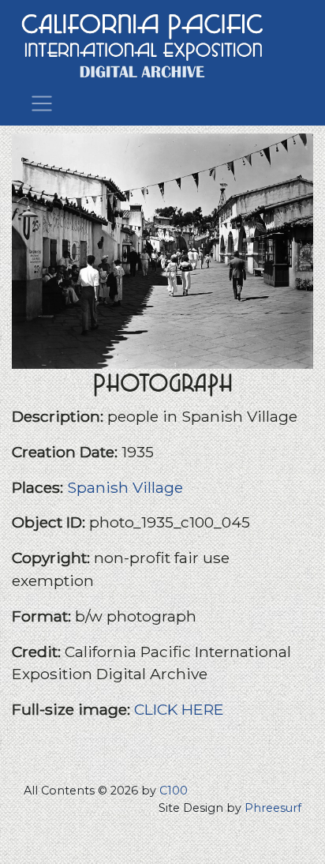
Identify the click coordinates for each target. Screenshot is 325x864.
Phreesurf (273, 808)
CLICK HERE (179, 709)
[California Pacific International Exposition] (143, 43)
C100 (173, 790)
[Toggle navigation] (42, 102)
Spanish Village (125, 487)
